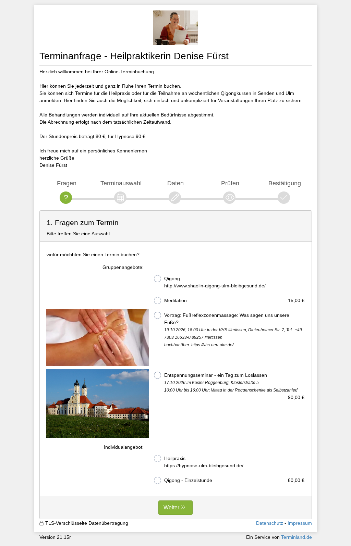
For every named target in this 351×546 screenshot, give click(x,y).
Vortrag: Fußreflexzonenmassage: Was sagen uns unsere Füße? (233, 329)
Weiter (171, 507)
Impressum (300, 523)
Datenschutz (269, 523)
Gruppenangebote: (123, 267)
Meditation (234, 300)
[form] (175, 364)
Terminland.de (296, 537)
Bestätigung (284, 183)
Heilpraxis (203, 462)
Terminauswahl (121, 183)
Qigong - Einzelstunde (234, 480)
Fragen (66, 183)
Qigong (215, 282)
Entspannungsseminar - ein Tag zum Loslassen (234, 383)
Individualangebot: (124, 447)
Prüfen (230, 183)
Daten (175, 183)
